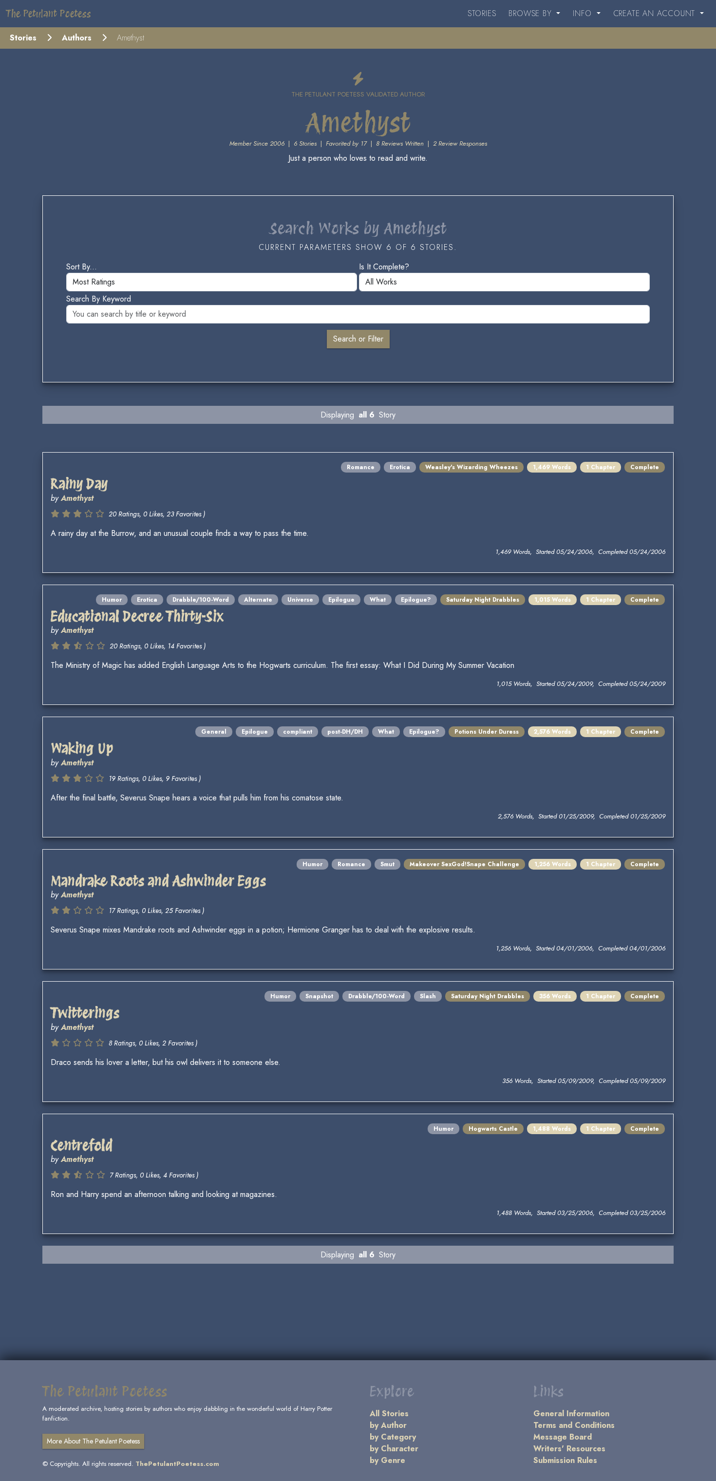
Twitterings (85, 1013)
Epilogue (341, 599)
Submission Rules (565, 1460)
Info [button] (583, 13)
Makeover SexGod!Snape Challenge (464, 864)
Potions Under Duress (486, 731)
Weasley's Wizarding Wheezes (471, 467)
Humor (112, 599)
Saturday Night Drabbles (482, 599)
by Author (388, 1425)
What (378, 599)
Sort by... (81, 266)
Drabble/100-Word (200, 599)
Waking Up (82, 748)
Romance (361, 467)
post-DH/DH (345, 731)
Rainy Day (79, 483)
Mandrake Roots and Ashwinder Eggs (158, 881)
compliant (297, 731)
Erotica (400, 467)
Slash (428, 996)
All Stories (389, 1413)
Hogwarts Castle (493, 1128)
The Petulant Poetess (48, 13)
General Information (571, 1413)
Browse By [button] (531, 13)
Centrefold (82, 1145)
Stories (482, 13)
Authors (77, 37)
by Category (393, 1437)
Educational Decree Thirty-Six (137, 616)
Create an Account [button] (655, 13)
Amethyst (77, 498)
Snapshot (319, 996)
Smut (387, 864)
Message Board (562, 1437)
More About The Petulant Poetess (93, 1441)
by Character (394, 1448)
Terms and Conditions (574, 1425)
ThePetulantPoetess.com (177, 1463)
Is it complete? (384, 266)
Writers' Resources (569, 1448)
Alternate (258, 599)
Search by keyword (98, 298)
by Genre (387, 1460)
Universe (300, 599)
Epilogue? (416, 599)
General (213, 731)
